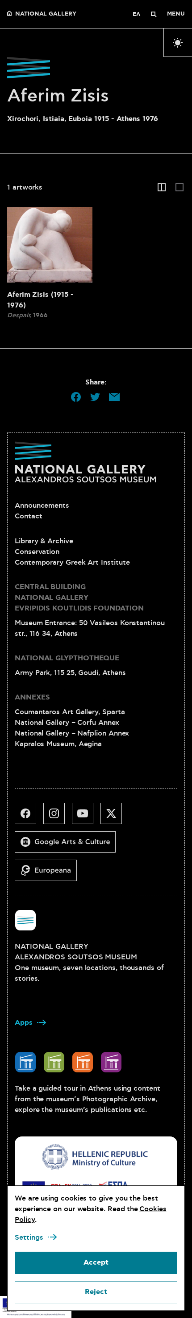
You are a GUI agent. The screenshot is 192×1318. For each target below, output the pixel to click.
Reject (96, 1292)
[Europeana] (49, 874)
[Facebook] (29, 817)
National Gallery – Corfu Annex (67, 722)
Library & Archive (44, 541)
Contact (28, 516)
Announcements (42, 505)
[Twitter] (114, 817)
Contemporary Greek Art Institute (72, 562)
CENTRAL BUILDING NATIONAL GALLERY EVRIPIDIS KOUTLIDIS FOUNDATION (79, 597)
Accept (96, 1262)
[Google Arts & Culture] (69, 845)
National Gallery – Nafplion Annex (72, 733)
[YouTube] (86, 817)
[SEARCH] (153, 14)
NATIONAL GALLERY (45, 14)
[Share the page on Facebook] (76, 397)
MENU (176, 14)
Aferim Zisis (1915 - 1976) (40, 300)
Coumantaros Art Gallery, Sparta (70, 712)
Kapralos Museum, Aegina (58, 744)
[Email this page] (114, 397)
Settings (29, 1237)
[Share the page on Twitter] (95, 397)
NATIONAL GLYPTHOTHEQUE (67, 658)
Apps (24, 1022)
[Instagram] (57, 817)
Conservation (37, 551)
